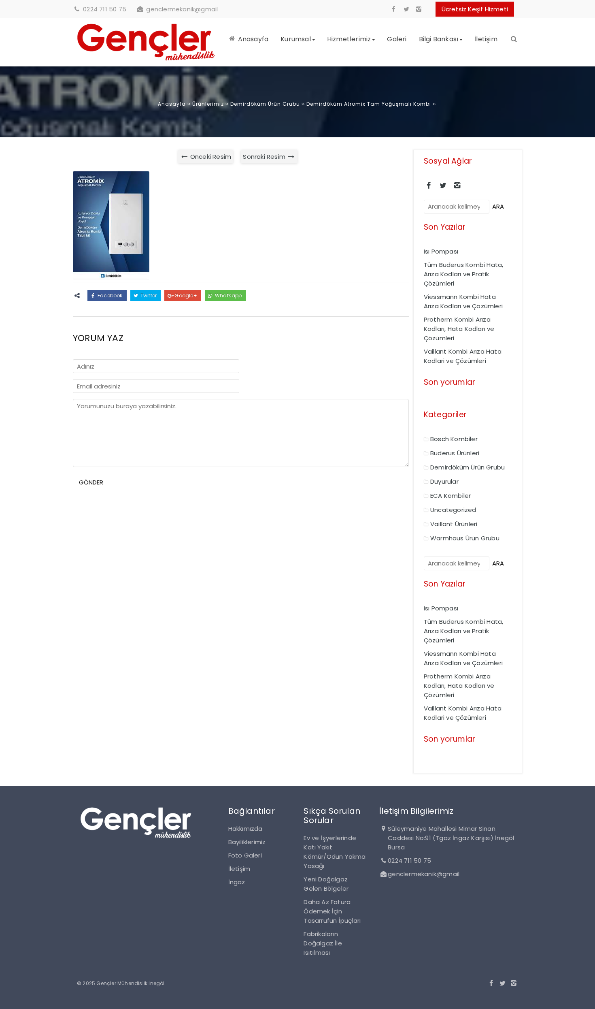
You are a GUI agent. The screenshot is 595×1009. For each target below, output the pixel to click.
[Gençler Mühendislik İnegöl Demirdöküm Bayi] (146, 62)
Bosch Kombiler (454, 439)
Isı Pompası (441, 251)
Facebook (109, 295)
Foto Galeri (245, 855)
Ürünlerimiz (208, 103)
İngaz (236, 882)
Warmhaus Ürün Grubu (464, 538)
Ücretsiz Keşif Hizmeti (475, 9)
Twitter (148, 295)
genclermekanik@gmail (182, 9)
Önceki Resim (210, 156)
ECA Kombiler (450, 495)
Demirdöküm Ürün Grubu (265, 103)
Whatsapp (228, 295)
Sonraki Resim (265, 156)
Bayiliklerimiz (247, 842)
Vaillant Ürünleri (453, 524)
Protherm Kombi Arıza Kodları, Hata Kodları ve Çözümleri (459, 328)
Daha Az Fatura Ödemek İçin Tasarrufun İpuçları (332, 911)
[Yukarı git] (582, 996)
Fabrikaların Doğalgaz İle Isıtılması (323, 943)
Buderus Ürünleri (454, 453)
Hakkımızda (245, 828)
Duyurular (444, 481)
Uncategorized (453, 510)
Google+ (185, 295)
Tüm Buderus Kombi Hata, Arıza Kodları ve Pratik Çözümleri (464, 274)
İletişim (239, 868)
